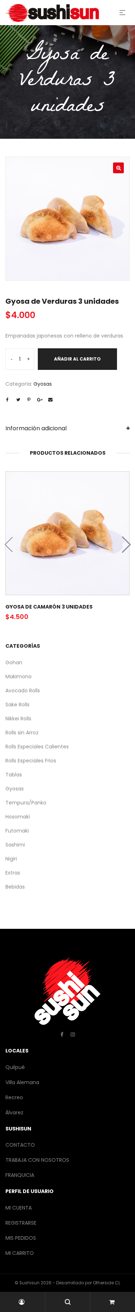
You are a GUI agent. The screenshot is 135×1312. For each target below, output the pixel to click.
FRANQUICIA (19, 1175)
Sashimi (15, 844)
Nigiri (11, 858)
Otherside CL (106, 1283)
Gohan (13, 662)
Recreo (14, 1097)
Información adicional (36, 428)
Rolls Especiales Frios (30, 760)
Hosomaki (17, 816)
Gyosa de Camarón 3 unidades (49, 606)
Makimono (18, 676)
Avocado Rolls (22, 690)
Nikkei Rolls (18, 718)
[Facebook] (61, 1034)
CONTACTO (20, 1144)
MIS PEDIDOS (20, 1238)
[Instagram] (73, 1034)
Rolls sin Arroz (22, 732)
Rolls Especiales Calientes (37, 746)
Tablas (13, 774)
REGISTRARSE (20, 1222)
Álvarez (14, 1112)
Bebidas (15, 886)
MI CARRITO (19, 1253)
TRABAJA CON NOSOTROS (37, 1160)
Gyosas (42, 383)
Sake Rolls (17, 704)
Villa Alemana (22, 1082)
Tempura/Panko (25, 802)
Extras (12, 872)
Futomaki (17, 830)
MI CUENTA (18, 1207)
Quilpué (15, 1067)
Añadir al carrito (77, 359)
